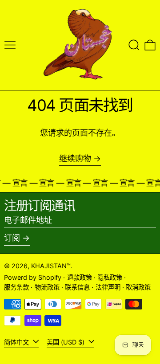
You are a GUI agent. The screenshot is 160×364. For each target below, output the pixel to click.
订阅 (12, 238)
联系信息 (77, 287)
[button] (134, 45)
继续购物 (75, 158)
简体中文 (17, 342)
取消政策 (138, 287)
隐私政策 (109, 277)
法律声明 (108, 287)
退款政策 (79, 277)
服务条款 (16, 287)
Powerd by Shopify (32, 277)
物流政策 (47, 287)
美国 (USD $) (66, 342)
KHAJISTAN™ (51, 266)
